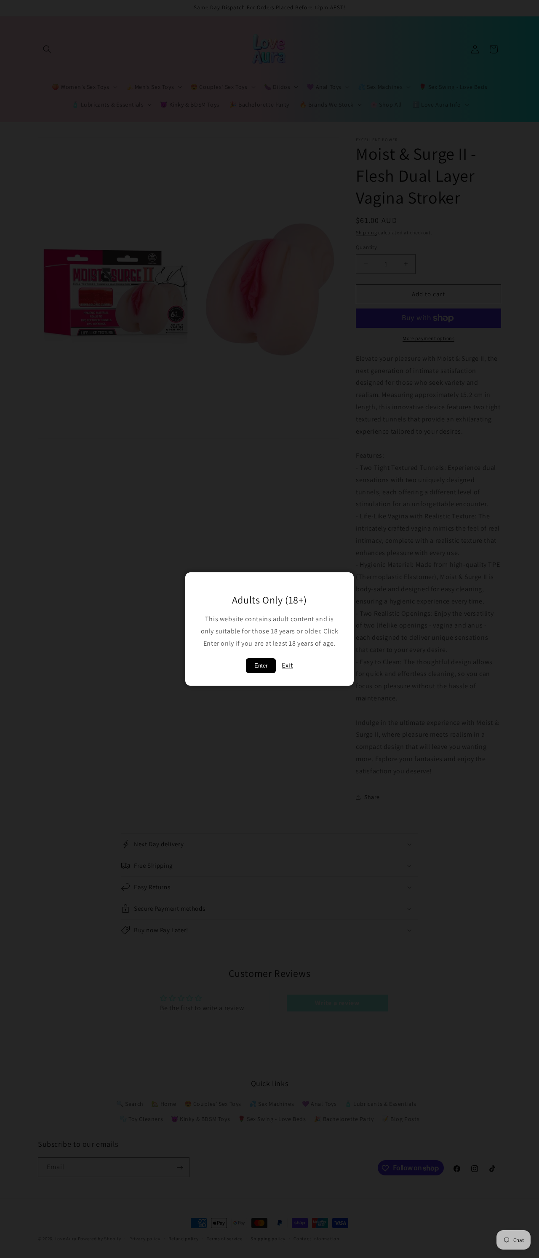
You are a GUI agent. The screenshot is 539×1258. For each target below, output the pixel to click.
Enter (260, 666)
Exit (287, 665)
